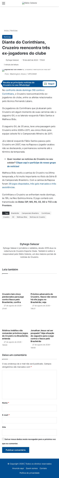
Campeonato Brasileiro (30, 213)
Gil (13, 217)
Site (4, 427)
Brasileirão (15, 213)
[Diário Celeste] (29, 3)
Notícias (13, 30)
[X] (27, 261)
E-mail (6, 415)
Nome (5, 403)
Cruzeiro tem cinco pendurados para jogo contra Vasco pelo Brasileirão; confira (13, 298)
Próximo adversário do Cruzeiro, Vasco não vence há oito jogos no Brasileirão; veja (44, 298)
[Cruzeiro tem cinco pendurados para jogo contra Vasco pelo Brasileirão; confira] (15, 284)
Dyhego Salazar (12, 60)
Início (6, 30)
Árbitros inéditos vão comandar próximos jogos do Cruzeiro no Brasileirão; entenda (15, 334)
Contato (43, 468)
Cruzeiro (6, 217)
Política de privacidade (30, 473)
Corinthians (46, 213)
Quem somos (32, 468)
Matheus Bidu (22, 217)
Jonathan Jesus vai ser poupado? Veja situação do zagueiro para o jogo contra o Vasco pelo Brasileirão (42, 335)
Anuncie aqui (18, 468)
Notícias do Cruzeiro (37, 217)
